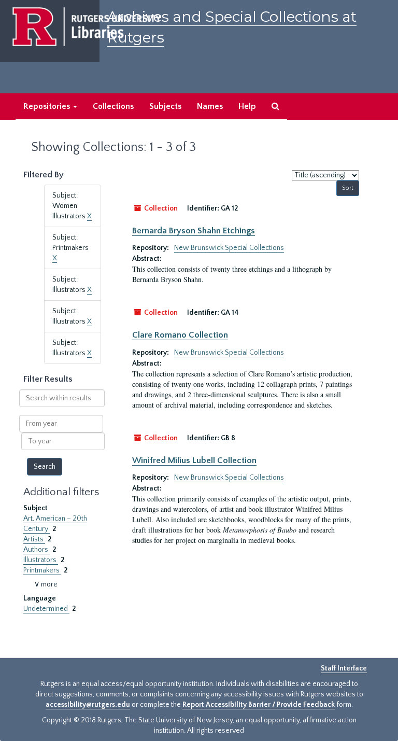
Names (210, 106)
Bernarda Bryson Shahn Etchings (193, 230)
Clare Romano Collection (180, 335)
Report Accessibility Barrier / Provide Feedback (258, 705)
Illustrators (40, 560)
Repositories (47, 106)
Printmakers (42, 570)
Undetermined (46, 609)
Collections (113, 106)
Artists (34, 539)
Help (247, 106)
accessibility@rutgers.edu (88, 705)
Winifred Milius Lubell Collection (194, 460)
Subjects (165, 106)
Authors (36, 550)
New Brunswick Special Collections (229, 248)
